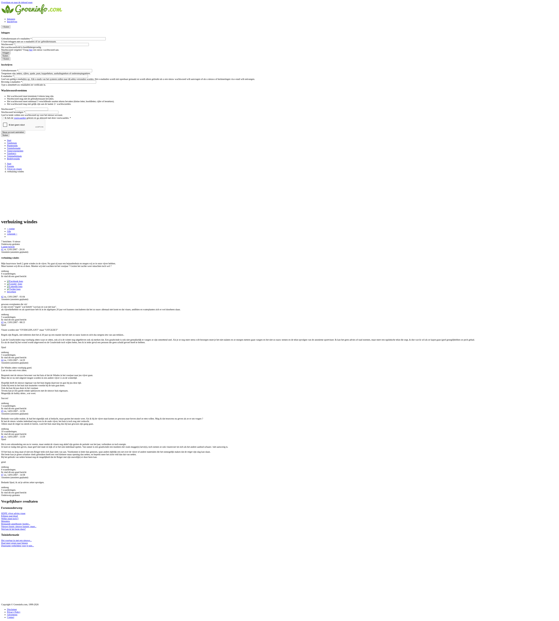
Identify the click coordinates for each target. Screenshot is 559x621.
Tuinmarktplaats (14, 156)
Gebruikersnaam (9, 70)
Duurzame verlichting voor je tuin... (17, 545)
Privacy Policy (13, 612)
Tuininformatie (14, 148)
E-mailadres (7, 76)
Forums (10, 166)
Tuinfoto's (11, 153)
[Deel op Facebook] (15, 281)
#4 (2, 360)
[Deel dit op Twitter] (14, 289)
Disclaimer (12, 609)
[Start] (32, 14)
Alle (9, 231)
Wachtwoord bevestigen (13, 112)
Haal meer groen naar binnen (14, 543)
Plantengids (12, 145)
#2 (2, 296)
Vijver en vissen (14, 169)
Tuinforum (12, 143)
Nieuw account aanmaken (13, 132)
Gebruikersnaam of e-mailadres (16, 38)
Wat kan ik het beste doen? (13, 529)
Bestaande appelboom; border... (15, 524)
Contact (10, 617)
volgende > (12, 234)
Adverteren (12, 614)
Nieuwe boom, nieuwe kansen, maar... (18, 526)
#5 (2, 411)
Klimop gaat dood (9, 516)
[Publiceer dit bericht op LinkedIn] (14, 286)
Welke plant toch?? (10, 518)
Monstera (5, 521)
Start (9, 140)
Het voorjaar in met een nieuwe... (16, 540)
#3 (2, 322)
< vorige (11, 228)
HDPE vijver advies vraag (13, 513)
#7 (2, 475)
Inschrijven (12, 21)
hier (31, 50)
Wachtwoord (8, 44)
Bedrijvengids (13, 158)
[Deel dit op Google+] (14, 284)
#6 (2, 436)
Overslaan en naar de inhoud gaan (16, 2)
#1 (2, 249)
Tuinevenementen (15, 151)
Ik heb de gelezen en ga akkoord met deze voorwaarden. (37, 118)
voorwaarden (20, 118)
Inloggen (11, 19)
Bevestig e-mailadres (11, 82)
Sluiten (5, 56)
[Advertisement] (279, 195)
